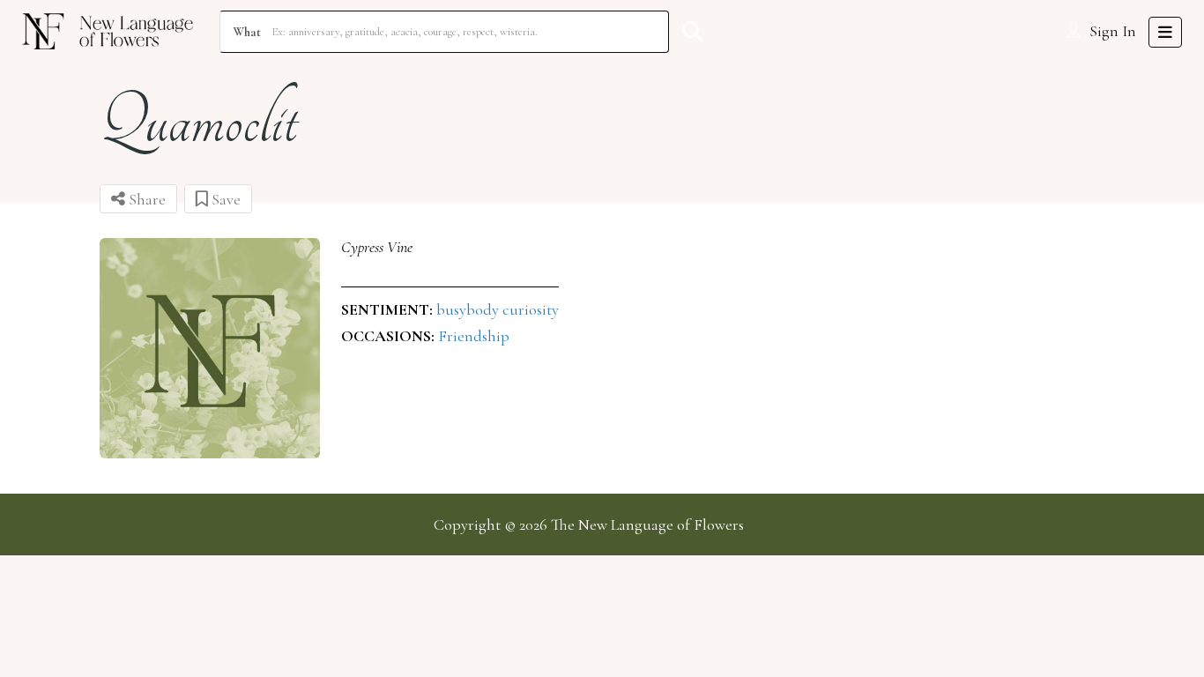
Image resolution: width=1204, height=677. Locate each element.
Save (224, 199)
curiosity (530, 309)
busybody (469, 309)
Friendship (473, 336)
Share (145, 199)
